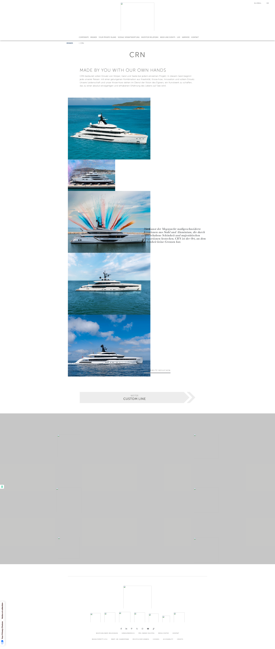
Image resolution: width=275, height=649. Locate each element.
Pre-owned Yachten (146, 633)
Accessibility (168, 639)
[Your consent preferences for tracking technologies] (2, 487)
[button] (259, 3)
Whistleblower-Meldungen (107, 633)
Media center (163, 633)
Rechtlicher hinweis (141, 639)
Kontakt (195, 37)
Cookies (156, 639)
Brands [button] (70, 43)
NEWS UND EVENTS (167, 37)
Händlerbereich (128, 633)
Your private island (107, 37)
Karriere (186, 37)
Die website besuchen (157, 370)
